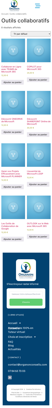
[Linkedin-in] (10, 377)
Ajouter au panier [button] (12, 82)
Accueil (4, 14)
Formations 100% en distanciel (20, 328)
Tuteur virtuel (16, 332)
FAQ (10, 341)
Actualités (14, 349)
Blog (11, 345)
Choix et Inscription (20, 336)
